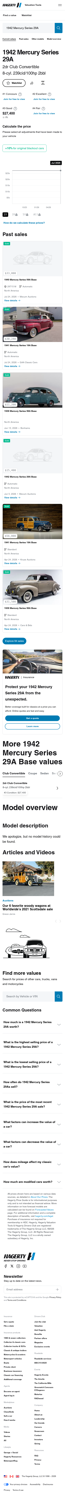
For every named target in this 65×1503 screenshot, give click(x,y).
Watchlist (27, 15)
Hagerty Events (41, 1375)
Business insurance (13, 1371)
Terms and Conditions (16, 1300)
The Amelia (39, 1379)
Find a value (9, 15)
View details (10, 300)
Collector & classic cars (14, 1342)
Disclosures (48, 1484)
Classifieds (9, 1412)
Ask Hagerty (40, 1330)
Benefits (38, 1334)
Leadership (39, 1419)
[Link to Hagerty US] (5, 1476)
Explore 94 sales (14, 641)
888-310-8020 (40, 1363)
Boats (6, 1363)
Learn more (33, 726)
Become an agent (12, 1391)
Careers (38, 1427)
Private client (10, 1367)
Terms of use (18, 1490)
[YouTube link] (24, 1266)
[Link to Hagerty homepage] (19, 1257)
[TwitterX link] (12, 1266)
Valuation (38, 1326)
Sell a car (8, 1416)
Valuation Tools (33, 5)
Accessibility (35, 1484)
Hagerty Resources (12, 1457)
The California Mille (42, 1383)
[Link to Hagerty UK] (17, 1476)
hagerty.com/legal (44, 1216)
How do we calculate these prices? (24, 222)
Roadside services (42, 1359)
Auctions (8, 1408)
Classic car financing (13, 1375)
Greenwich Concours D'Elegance (43, 1388)
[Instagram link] (18, 1266)
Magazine (38, 1342)
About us (38, 1415)
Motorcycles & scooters (14, 1354)
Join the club (40, 1322)
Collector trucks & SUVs (15, 1346)
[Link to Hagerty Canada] (11, 1476)
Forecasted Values (44, 1209)
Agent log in (9, 1396)
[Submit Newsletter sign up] (57, 1289)
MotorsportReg (10, 1461)
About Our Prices (39, 1197)
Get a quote (32, 718)
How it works (9, 1420)
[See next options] (60, 773)
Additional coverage (13, 1379)
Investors (38, 1439)
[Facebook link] (6, 1266)
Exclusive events (42, 1347)
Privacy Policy (55, 1297)
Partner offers (40, 1338)
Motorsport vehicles (13, 1359)
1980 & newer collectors (15, 1338)
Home (37, 1410)
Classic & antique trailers (15, 1350)
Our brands (39, 1423)
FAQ (36, 1456)
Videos (7, 1432)
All (5, 1440)
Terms (37, 1464)
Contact (37, 1435)
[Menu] (60, 5)
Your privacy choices (18, 1484)
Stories (7, 1436)
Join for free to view (14, 99)
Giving (37, 1444)
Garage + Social (11, 1452)
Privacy (37, 1460)
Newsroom (39, 1431)
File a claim (9, 1326)
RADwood (38, 1398)
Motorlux (38, 1394)
